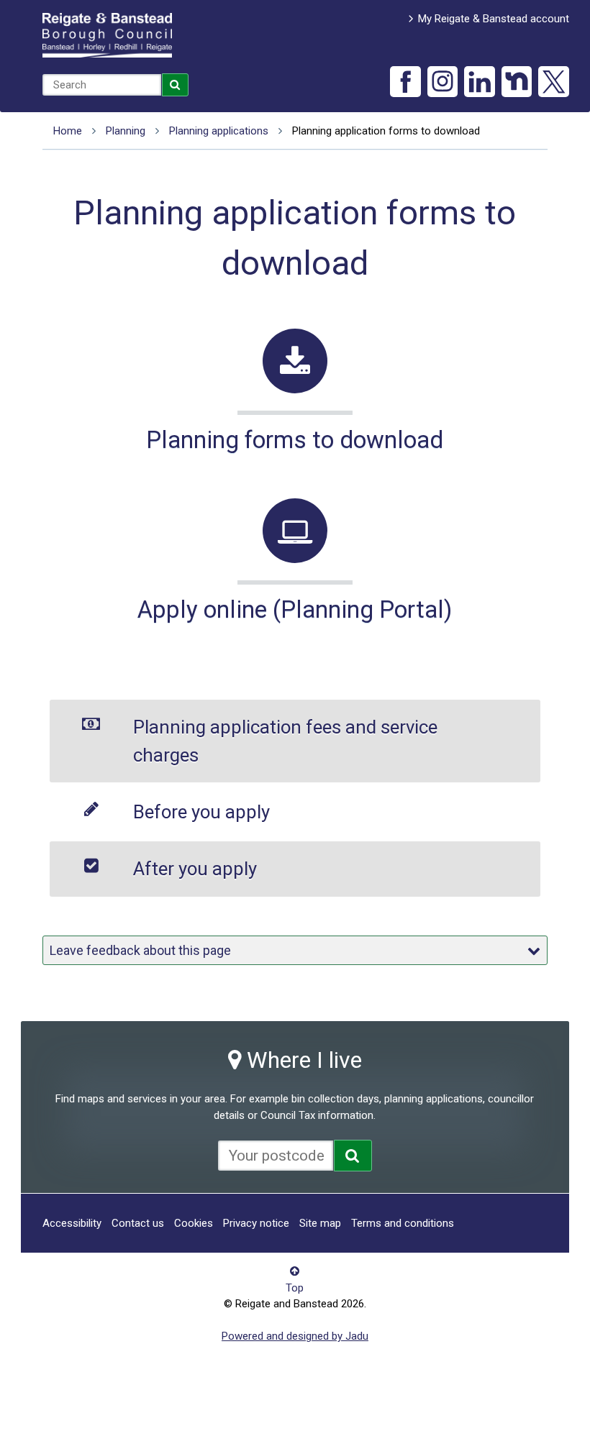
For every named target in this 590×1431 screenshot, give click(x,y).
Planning (125, 130)
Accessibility (71, 1223)
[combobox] (101, 85)
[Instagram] (442, 81)
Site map (320, 1223)
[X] (553, 81)
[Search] (175, 84)
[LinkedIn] (479, 81)
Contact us (138, 1223)
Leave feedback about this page (140, 950)
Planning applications (218, 130)
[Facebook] (405, 81)
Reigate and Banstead (107, 35)
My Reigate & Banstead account (493, 18)
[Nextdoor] (517, 81)
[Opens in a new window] (353, 1155)
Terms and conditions (402, 1223)
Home (67, 130)
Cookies (193, 1223)
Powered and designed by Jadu (295, 1336)
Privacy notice (256, 1223)
